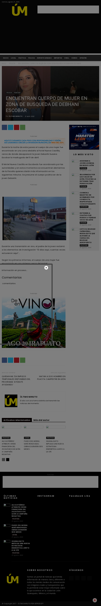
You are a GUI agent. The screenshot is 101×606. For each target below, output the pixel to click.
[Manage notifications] (95, 600)
